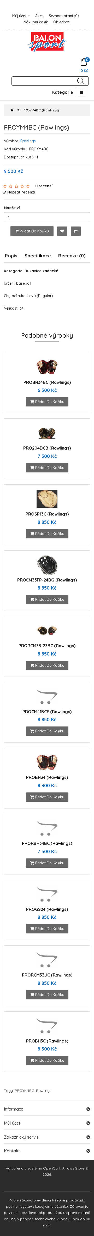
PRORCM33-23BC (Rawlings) (47, 645)
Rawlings (28, 141)
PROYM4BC (24, 1090)
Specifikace (38, 256)
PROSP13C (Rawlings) (47, 514)
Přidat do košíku (34, 231)
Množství (12, 207)
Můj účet (19, 16)
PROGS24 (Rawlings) (47, 909)
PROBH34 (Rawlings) (47, 777)
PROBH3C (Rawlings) (47, 1041)
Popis (11, 256)
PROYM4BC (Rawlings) (41, 110)
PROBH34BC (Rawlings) (47, 382)
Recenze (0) (72, 256)
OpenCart (51, 1168)
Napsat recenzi (21, 192)
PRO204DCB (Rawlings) (47, 448)
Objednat (61, 22)
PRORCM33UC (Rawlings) (47, 975)
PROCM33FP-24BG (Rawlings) (47, 580)
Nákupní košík (36, 22)
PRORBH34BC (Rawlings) (47, 843)
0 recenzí (43, 186)
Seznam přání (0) (64, 16)
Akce (39, 16)
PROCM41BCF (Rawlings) (47, 711)
